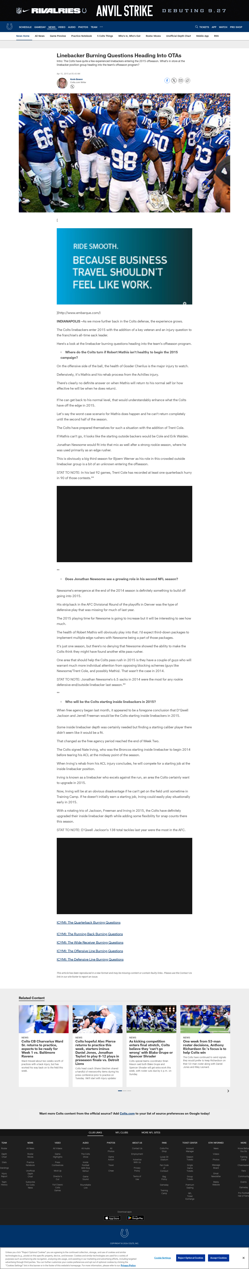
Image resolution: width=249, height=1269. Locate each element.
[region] (124, 1258)
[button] (124, 524)
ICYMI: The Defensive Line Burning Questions (90, 959)
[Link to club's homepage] (9, 27)
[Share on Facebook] (167, 82)
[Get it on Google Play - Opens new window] (135, 1219)
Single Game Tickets (190, 1168)
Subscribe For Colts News (30, 1185)
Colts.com (127, 1113)
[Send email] (180, 82)
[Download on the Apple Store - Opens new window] (112, 1218)
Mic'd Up (57, 1170)
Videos (216, 1154)
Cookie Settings (162, 1257)
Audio (86, 1143)
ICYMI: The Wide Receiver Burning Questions (90, 942)
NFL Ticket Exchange (189, 1196)
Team (4, 1143)
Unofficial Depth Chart (30, 1173)
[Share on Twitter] (174, 82)
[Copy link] (187, 81)
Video (58, 1143)
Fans (244, 1170)
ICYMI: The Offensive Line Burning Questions (90, 951)
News (30, 1143)
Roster (4, 1148)
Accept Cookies (218, 1257)
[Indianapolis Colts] (124, 1234)
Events (244, 1182)
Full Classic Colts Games (58, 1187)
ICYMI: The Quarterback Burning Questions (88, 922)
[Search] (196, 26)
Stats (4, 1162)
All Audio (85, 1148)
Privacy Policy (128, 1265)
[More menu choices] (101, 26)
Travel (111, 1165)
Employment (137, 1154)
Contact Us (137, 1148)
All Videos (57, 1148)
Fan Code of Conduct (164, 1168)
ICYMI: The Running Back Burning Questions (90, 934)
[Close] (243, 1258)
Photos (111, 1143)
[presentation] (228, 1091)
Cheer (111, 1170)
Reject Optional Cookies (190, 1257)
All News (30, 1148)
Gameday (164, 1185)
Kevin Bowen (76, 79)
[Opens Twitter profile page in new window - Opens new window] (72, 87)
